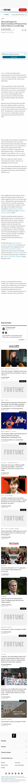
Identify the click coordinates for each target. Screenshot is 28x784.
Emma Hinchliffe (7, 537)
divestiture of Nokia (19, 153)
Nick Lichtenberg (7, 604)
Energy (3, 565)
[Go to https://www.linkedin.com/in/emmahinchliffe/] (3, 333)
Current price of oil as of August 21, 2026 (13, 721)
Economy (4, 596)
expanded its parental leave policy (11, 249)
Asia (2, 495)
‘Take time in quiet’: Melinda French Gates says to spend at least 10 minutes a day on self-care (14, 372)
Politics (3, 654)
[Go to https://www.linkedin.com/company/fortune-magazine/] (12, 773)
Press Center (17, 762)
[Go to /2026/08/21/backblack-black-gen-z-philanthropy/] (14, 389)
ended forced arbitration (19, 252)
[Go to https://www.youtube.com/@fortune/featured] (21, 773)
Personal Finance (6, 627)
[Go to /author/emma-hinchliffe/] (3, 328)
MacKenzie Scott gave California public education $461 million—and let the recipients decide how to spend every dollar (12, 467)
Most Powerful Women (12, 528)
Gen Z (7, 400)
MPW (2, 18)
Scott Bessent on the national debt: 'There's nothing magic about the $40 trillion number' (12, 600)
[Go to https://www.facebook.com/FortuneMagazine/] (6, 773)
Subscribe (22, 9)
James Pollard (6, 408)
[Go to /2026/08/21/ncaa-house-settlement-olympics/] (14, 420)
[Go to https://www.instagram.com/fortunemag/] (15, 773)
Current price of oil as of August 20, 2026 (13, 629)
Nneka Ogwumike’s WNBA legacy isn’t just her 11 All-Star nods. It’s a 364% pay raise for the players (14, 532)
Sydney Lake (6, 473)
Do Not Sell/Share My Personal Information (9, 778)
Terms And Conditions (19, 765)
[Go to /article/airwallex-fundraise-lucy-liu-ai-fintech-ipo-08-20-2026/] (14, 485)
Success (3, 462)
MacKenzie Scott (13, 462)
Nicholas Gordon (7, 506)
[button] (7, 30)
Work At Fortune (4, 765)
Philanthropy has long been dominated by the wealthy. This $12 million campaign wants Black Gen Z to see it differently (13, 404)
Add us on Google (14, 57)
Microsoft (4, 73)
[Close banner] (25, 54)
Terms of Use (8, 777)
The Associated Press (17, 408)
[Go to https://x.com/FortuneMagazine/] (9, 773)
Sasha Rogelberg (7, 664)
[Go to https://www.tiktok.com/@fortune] (18, 773)
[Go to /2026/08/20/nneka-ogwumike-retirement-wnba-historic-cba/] (14, 518)
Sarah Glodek (6, 377)
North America (5, 431)
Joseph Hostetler (7, 632)
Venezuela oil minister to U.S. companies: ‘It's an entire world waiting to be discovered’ (13, 569)
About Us (3, 762)
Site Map (3, 767)
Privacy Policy (14, 777)
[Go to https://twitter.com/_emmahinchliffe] (6, 333)
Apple (10, 209)
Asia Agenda (9, 495)
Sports (14, 431)
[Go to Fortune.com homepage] (7, 10)
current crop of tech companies (12, 256)
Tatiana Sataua (6, 697)
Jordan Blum (6, 574)
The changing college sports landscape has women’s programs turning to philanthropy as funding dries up (14, 435)
